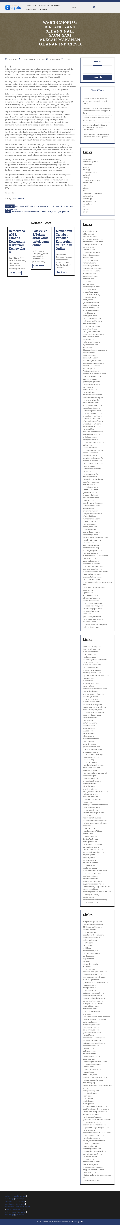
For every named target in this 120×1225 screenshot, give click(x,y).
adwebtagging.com (91, 1143)
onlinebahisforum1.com (93, 241)
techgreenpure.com (91, 331)
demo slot (87, 183)
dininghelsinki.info (90, 439)
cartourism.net (89, 865)
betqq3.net (88, 833)
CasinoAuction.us (90, 839)
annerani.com (89, 725)
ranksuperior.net (90, 1146)
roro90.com (88, 943)
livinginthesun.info (90, 964)
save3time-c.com (91, 683)
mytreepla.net (89, 392)
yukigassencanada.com (93, 363)
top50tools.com (90, 717)
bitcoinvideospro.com (92, 974)
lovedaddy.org (89, 1082)
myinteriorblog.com (91, 519)
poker (7, 1196)
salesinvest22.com (91, 497)
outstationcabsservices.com (95, 556)
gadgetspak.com (90, 379)
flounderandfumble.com (93, 450)
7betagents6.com (91, 371)
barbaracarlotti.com (92, 873)
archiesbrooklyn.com (92, 781)
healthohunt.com (90, 453)
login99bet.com (90, 236)
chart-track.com (90, 762)
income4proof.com (91, 271)
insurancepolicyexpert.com (94, 707)
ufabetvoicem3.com (92, 424)
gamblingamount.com (92, 1154)
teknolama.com (90, 1008)
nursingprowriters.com (92, 1117)
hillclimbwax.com (90, 1156)
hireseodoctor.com (91, 384)
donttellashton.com (91, 937)
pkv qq (86, 167)
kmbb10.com (88, 1048)
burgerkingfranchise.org (93, 1001)
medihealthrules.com (92, 540)
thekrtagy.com (89, 558)
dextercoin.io (88, 897)
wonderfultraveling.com (93, 765)
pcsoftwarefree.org (91, 294)
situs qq (86, 169)
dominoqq (87, 198)
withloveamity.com (91, 308)
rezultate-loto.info (91, 400)
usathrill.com (88, 542)
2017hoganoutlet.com (92, 927)
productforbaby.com (92, 1011)
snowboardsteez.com (92, 1040)
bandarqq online (90, 172)
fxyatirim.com (89, 313)
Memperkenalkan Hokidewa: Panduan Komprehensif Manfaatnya (95, 127)
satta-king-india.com (92, 360)
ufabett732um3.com (92, 468)
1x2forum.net (88, 234)
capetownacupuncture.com (95, 972)
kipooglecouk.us (90, 841)
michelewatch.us (90, 667)
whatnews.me (89, 484)
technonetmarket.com (93, 463)
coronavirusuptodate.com (94, 373)
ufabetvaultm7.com (91, 418)
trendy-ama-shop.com (93, 503)
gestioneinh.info (90, 492)
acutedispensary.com (92, 1122)
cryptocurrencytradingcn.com (96, 1127)
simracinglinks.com (91, 696)
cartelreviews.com (91, 336)
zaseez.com (88, 257)
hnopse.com (88, 1159)
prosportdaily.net (90, 495)
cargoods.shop (89, 969)
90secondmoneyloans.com (95, 350)
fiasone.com (88, 1067)
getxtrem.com (89, 1051)
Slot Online (31, 10)
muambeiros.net (90, 783)
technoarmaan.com (91, 579)
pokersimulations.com (92, 395)
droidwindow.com (90, 511)
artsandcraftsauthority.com (95, 624)
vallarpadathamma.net (93, 1003)
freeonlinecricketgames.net (95, 773)
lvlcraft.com (88, 347)
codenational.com (91, 600)
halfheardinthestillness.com (95, 820)
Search (94, 6)
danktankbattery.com (92, 1069)
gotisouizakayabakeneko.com (96, 982)
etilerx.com (87, 445)
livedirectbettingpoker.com (95, 1077)
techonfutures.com (91, 532)
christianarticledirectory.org (95, 899)
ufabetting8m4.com (92, 410)
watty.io (86, 961)
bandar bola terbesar (92, 180)
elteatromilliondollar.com (94, 998)
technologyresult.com (92, 318)
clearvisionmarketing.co (93, 479)
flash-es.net (88, 1096)
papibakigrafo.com (91, 855)
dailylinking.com (89, 297)
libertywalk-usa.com (91, 649)
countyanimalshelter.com (94, 1140)
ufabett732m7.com (91, 505)
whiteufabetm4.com (92, 434)
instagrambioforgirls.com (94, 1043)
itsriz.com (87, 966)
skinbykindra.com (90, 595)
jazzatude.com (89, 728)
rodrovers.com (89, 355)
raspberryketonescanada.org (95, 537)
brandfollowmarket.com (93, 1135)
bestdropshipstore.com (93, 334)
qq (84, 206)
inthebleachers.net (91, 878)
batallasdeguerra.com (92, 749)
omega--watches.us (92, 670)
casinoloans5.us (90, 836)
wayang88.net (89, 429)
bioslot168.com (89, 621)
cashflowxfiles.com (91, 1045)
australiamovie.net (91, 651)
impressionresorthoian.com (95, 1106)
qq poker (22, 1212)
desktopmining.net (91, 876)
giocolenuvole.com (91, 302)
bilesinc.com (88, 736)
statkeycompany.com (92, 709)
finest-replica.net (90, 489)
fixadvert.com (89, 678)
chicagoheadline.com (92, 244)
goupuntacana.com (91, 252)
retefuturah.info (90, 455)
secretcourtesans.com (93, 239)
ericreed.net (88, 826)
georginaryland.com (91, 807)
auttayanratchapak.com (93, 993)
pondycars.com (89, 529)
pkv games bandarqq (92, 193)
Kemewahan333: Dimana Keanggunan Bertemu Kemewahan (17, 241)
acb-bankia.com (90, 1093)
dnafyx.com (88, 300)
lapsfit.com (88, 387)
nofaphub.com (89, 263)
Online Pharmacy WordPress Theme (52, 1222)
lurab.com (87, 614)
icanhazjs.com (89, 857)
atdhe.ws (87, 815)
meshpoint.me (89, 985)
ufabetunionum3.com (92, 413)
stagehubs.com (90, 231)
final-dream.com (90, 487)
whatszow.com (89, 323)
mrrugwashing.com (91, 1090)
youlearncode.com (91, 310)
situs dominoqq (89, 201)
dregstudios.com (90, 752)
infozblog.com (89, 786)
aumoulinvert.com (91, 847)
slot (13, 193)
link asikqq (87, 204)
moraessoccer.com (91, 757)
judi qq (86, 177)
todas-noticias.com (91, 953)
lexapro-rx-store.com (92, 881)
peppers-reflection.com (93, 1169)
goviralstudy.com (90, 862)
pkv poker (19, 1214)
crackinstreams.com (92, 376)
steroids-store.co (90, 796)
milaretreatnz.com (91, 738)
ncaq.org (87, 281)
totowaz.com (89, 1130)
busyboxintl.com (90, 990)
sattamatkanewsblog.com (94, 1125)
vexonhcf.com (89, 686)
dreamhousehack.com (93, 566)
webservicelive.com (91, 627)
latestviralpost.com (91, 1024)
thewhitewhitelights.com (94, 812)
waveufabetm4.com (92, 426)
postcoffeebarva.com (92, 995)
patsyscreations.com (92, 268)
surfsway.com (89, 339)
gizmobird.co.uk (89, 654)
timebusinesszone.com (93, 1167)
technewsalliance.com (93, 461)
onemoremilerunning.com (94, 1038)
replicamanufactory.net (93, 397)
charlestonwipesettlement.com (97, 1133)
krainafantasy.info (90, 950)
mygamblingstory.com (93, 921)
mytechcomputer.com (93, 619)
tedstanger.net (89, 466)
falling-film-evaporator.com (95, 1111)
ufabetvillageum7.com (93, 421)
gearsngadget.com (91, 381)
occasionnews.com (91, 1162)
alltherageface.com (91, 598)
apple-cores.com (90, 868)
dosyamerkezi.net (90, 699)
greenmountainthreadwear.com (97, 1119)
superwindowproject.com (94, 852)
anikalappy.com (90, 437)
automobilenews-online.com (95, 571)
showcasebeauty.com (92, 704)
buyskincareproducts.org (93, 884)
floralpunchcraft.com (92, 1064)
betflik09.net (88, 278)
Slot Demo (55, 5)
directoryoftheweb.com (93, 935)
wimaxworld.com (90, 770)
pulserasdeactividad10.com (95, 870)
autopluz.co (88, 680)
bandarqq (87, 159)
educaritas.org (89, 273)
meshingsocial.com (91, 1056)
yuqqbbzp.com (89, 368)
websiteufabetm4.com (93, 431)
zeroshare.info (89, 733)
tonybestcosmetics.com (94, 587)
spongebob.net (89, 987)
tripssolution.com (90, 358)
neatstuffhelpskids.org (93, 754)
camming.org (88, 247)
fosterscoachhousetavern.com (96, 1016)
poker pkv (87, 175)
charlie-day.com (90, 1075)
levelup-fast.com (90, 389)
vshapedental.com (91, 545)
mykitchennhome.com (92, 844)
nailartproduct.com (91, 342)
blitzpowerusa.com (91, 1030)
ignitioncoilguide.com (92, 616)
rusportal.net (88, 958)
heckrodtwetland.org (92, 818)
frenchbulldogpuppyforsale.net (96, 886)
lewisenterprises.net (91, 292)
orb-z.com (87, 1014)
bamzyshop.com (90, 526)
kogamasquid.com (91, 889)
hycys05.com (88, 1035)
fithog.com (87, 802)
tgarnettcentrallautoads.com (96, 675)
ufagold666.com (90, 516)
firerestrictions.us (90, 778)
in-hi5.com (87, 948)
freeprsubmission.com (92, 513)
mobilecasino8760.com (93, 831)
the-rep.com (88, 720)
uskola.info (87, 471)
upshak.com (88, 1098)
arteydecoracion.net (92, 799)
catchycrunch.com (91, 260)
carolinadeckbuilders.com (94, 712)
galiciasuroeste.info (91, 746)
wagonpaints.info (90, 474)
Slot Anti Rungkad (41, 5)
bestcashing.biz (90, 775)
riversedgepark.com (91, 255)
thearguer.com (89, 1059)
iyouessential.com (91, 305)
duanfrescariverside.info (93, 442)
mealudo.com (89, 1072)
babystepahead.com (92, 1148)
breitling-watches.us (92, 673)
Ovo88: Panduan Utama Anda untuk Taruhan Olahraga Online (96, 135)
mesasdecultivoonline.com (94, 1019)
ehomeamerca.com (91, 326)
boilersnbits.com (90, 1022)
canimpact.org (89, 860)
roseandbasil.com (90, 810)
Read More (15, 273)
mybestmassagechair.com (95, 823)
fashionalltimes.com (92, 574)
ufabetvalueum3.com (92, 416)
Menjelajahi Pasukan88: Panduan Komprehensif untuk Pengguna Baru (97, 110)
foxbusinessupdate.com (93, 1080)
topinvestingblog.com (92, 715)
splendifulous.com (91, 402)
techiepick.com (89, 524)
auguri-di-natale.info (92, 665)
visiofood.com (89, 508)
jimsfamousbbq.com (92, 646)
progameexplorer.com (92, 603)
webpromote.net (90, 794)
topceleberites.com (91, 408)
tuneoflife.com (89, 1172)
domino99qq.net (90, 932)
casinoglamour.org (91, 894)
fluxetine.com (89, 828)
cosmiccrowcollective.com (94, 977)
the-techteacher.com (92, 569)
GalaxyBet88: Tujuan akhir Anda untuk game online (40, 238)
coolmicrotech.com (91, 563)
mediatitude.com (90, 691)
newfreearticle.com (91, 1027)
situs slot (43, 10)
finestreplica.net (90, 447)
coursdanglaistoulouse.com (95, 659)
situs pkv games (19, 1196)
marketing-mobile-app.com (95, 1061)
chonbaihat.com (90, 789)
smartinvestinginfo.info (93, 458)
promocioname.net (91, 768)
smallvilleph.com (90, 744)
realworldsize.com (91, 1006)
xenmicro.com (89, 284)
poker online (88, 196)
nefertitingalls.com (91, 265)
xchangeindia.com (91, 561)
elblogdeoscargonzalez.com (95, 791)
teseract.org (88, 500)
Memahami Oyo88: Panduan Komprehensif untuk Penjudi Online (95, 101)
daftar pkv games (91, 161)
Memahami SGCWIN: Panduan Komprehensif (96, 119)
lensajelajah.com (90, 276)
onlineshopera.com (91, 286)
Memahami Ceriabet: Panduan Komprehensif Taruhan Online (64, 239)
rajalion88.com (89, 249)
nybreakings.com (90, 553)
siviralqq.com (88, 1103)
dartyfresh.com (89, 289)
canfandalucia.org (91, 548)
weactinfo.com (89, 1053)
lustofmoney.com (90, 1164)
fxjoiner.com (88, 592)
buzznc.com (88, 590)
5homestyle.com (90, 902)
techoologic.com (90, 534)
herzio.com (87, 945)
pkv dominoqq (89, 164)
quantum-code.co (91, 482)
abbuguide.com (90, 315)
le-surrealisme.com (91, 702)
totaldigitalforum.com (92, 577)
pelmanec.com (89, 929)
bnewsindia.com (90, 521)
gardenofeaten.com (92, 1032)
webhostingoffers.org (92, 321)
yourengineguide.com (92, 550)
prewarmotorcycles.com (93, 694)
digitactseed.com (91, 344)
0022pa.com (88, 731)
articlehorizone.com (91, 366)
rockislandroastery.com (93, 606)
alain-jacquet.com (91, 980)
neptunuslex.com (90, 662)
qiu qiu (85, 209)
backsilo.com (88, 1101)
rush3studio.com (90, 940)
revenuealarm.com (91, 611)
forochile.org (88, 760)
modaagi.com (89, 741)
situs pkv (86, 188)
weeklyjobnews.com (91, 1138)
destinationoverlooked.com (95, 1151)
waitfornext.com (90, 476)
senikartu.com (89, 956)
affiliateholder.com (91, 1180)
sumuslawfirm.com (91, 1114)
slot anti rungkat (23, 1206)
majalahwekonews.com (93, 924)
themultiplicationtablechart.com (97, 891)
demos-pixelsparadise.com (95, 688)
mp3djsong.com (90, 657)
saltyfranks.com (90, 723)
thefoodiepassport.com (93, 849)
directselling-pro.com (92, 608)
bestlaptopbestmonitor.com (95, 804)
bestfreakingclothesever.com (96, 1109)
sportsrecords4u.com (92, 405)
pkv (84, 185)
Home (28, 5)
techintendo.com (90, 329)
